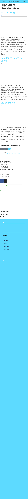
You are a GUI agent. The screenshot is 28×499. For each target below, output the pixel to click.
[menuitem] (14, 257)
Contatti (5, 252)
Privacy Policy (4, 211)
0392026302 (5, 166)
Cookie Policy (4, 214)
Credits (2, 217)
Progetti (5, 243)
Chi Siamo (6, 240)
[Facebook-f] (2, 181)
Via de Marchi (8, 102)
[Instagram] (5, 181)
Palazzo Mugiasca (11, 12)
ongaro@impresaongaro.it (6, 169)
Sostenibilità (7, 246)
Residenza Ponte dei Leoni (12, 59)
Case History (7, 249)
